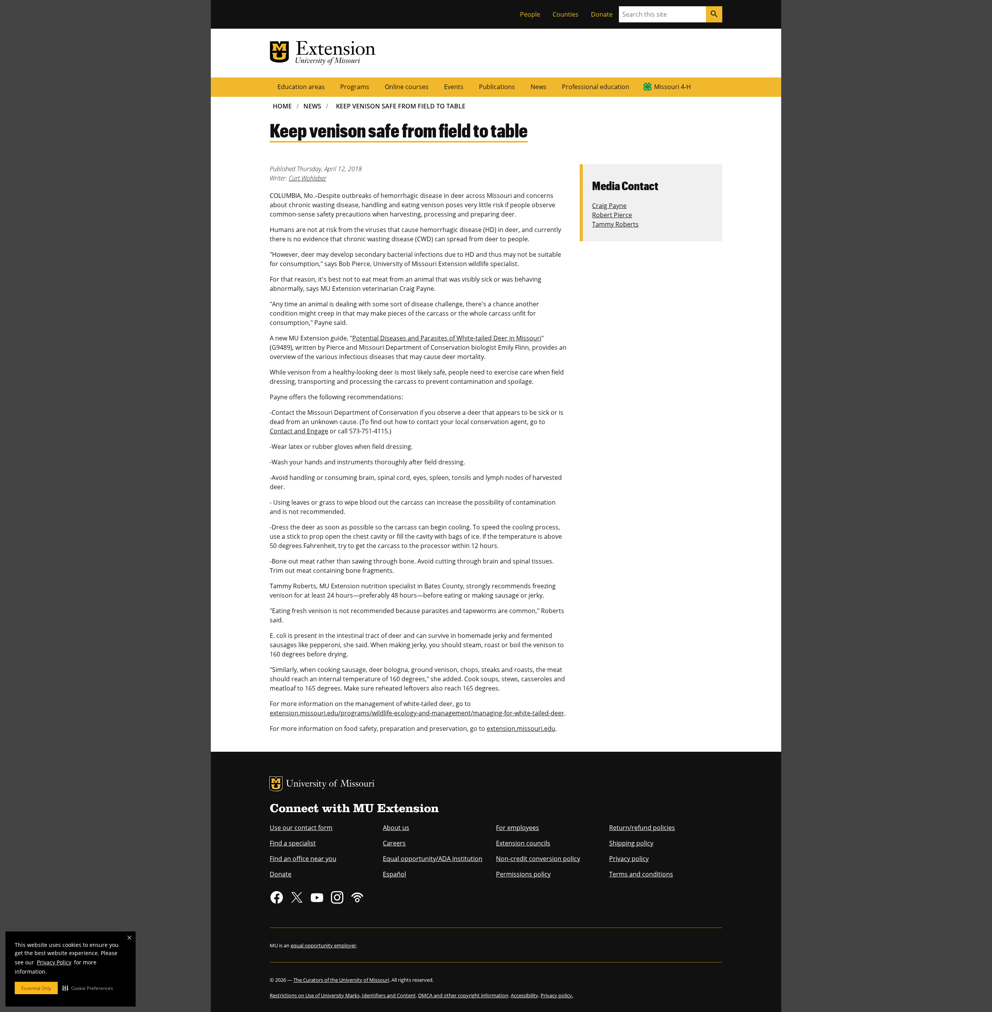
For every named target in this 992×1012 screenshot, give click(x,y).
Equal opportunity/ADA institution (432, 858)
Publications (497, 86)
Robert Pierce (612, 215)
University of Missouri (330, 784)
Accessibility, (525, 995)
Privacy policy (629, 858)
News (538, 86)
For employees (517, 827)
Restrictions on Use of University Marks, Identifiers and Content (343, 995)
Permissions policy (523, 874)
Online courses (407, 86)
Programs (354, 86)
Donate (602, 14)
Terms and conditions (641, 874)
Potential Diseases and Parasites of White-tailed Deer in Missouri (446, 338)
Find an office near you (303, 858)
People (530, 14)
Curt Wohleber (307, 178)
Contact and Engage (299, 431)
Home (282, 106)
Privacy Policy (54, 962)
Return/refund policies (642, 827)
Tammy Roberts (615, 224)
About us (396, 827)
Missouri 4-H (672, 86)
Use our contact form (301, 827)
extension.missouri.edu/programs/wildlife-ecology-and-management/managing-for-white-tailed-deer (417, 713)
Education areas (301, 86)
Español (394, 874)
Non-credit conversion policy (538, 858)
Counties (566, 14)
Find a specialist (293, 843)
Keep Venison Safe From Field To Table (400, 106)
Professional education (595, 86)
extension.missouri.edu (521, 728)
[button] (88, 988)
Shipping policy (631, 843)
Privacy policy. (557, 995)
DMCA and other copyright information (463, 995)
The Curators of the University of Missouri (341, 979)
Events (453, 86)
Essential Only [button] (36, 988)
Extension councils (523, 843)
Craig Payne (609, 205)
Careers (394, 843)
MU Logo (275, 784)
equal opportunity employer (323, 945)
